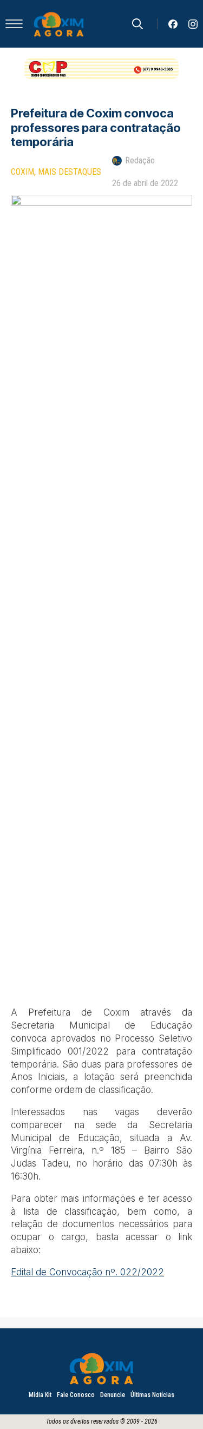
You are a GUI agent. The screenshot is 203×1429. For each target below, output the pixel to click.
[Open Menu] (14, 23)
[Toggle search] (137, 23)
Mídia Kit (40, 1395)
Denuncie (112, 1395)
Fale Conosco (76, 1395)
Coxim (22, 172)
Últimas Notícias (152, 1395)
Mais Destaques (69, 172)
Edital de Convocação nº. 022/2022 (87, 1272)
